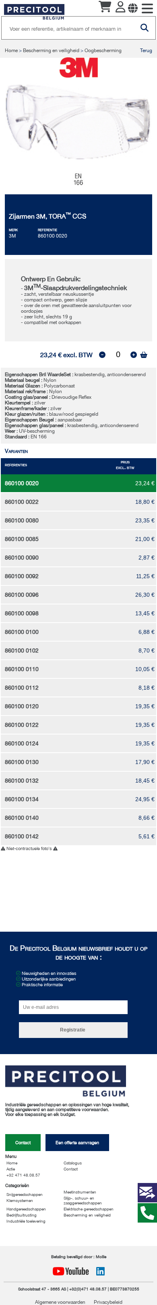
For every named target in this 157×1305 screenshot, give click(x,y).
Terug (146, 50)
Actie (10, 1168)
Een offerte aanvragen (77, 1142)
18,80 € (145, 502)
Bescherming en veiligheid (51, 50)
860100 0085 (22, 539)
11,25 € (145, 576)
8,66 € (146, 818)
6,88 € (146, 632)
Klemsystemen (19, 1200)
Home (12, 50)
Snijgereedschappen (24, 1194)
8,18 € (146, 687)
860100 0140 (22, 818)
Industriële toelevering (25, 1221)
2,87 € (146, 557)
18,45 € (145, 780)
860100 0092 (22, 576)
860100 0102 (22, 650)
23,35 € (145, 520)
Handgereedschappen (26, 1208)
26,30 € (145, 594)
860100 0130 (22, 762)
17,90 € (145, 762)
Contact (23, 1142)
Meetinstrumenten (80, 1191)
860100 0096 (22, 594)
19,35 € (145, 706)
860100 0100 (22, 632)
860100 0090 (22, 557)
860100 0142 (22, 836)
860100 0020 (22, 483)
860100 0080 (22, 520)
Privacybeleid (108, 1302)
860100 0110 (22, 669)
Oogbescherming (103, 50)
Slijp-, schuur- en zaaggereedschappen (83, 1200)
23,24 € (145, 483)
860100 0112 (22, 687)
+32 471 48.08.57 (23, 1174)
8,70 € (146, 650)
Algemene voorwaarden (61, 1302)
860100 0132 (22, 780)
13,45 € (145, 613)
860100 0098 (22, 613)
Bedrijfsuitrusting (21, 1214)
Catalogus (73, 1162)
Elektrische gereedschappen (89, 1208)
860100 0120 (22, 706)
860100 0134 (22, 799)
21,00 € (145, 539)
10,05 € (145, 669)
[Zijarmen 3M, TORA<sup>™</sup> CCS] (79, 158)
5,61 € (146, 836)
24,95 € (145, 799)
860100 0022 (22, 502)
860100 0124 (22, 743)
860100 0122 (22, 725)
